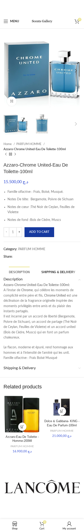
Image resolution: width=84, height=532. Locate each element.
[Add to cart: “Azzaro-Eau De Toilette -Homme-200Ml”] (22, 427)
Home (8, 144)
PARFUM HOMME (29, 144)
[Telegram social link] (26, 257)
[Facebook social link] (15, 257)
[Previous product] (6, 154)
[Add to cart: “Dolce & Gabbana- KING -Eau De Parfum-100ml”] (62, 411)
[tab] (19, 272)
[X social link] (18, 257)
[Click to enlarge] (11, 101)
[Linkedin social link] (23, 257)
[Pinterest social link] (20, 257)
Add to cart (39, 232)
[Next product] (15, 154)
